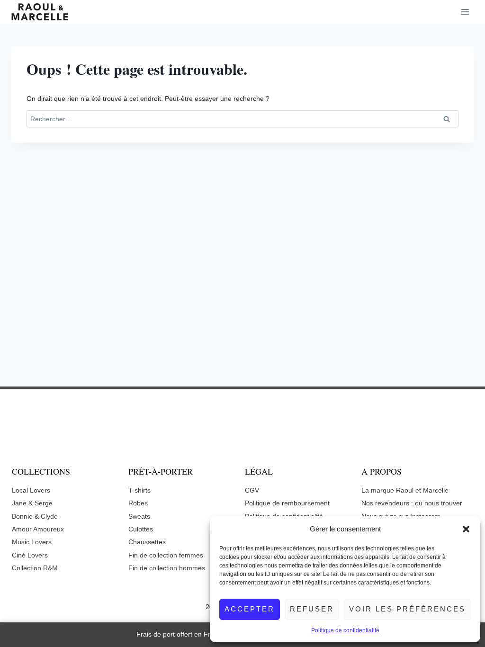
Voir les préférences (407, 609)
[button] (466, 529)
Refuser (312, 609)
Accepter (250, 609)
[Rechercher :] (242, 119)
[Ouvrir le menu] (465, 11)
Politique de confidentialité (345, 630)
